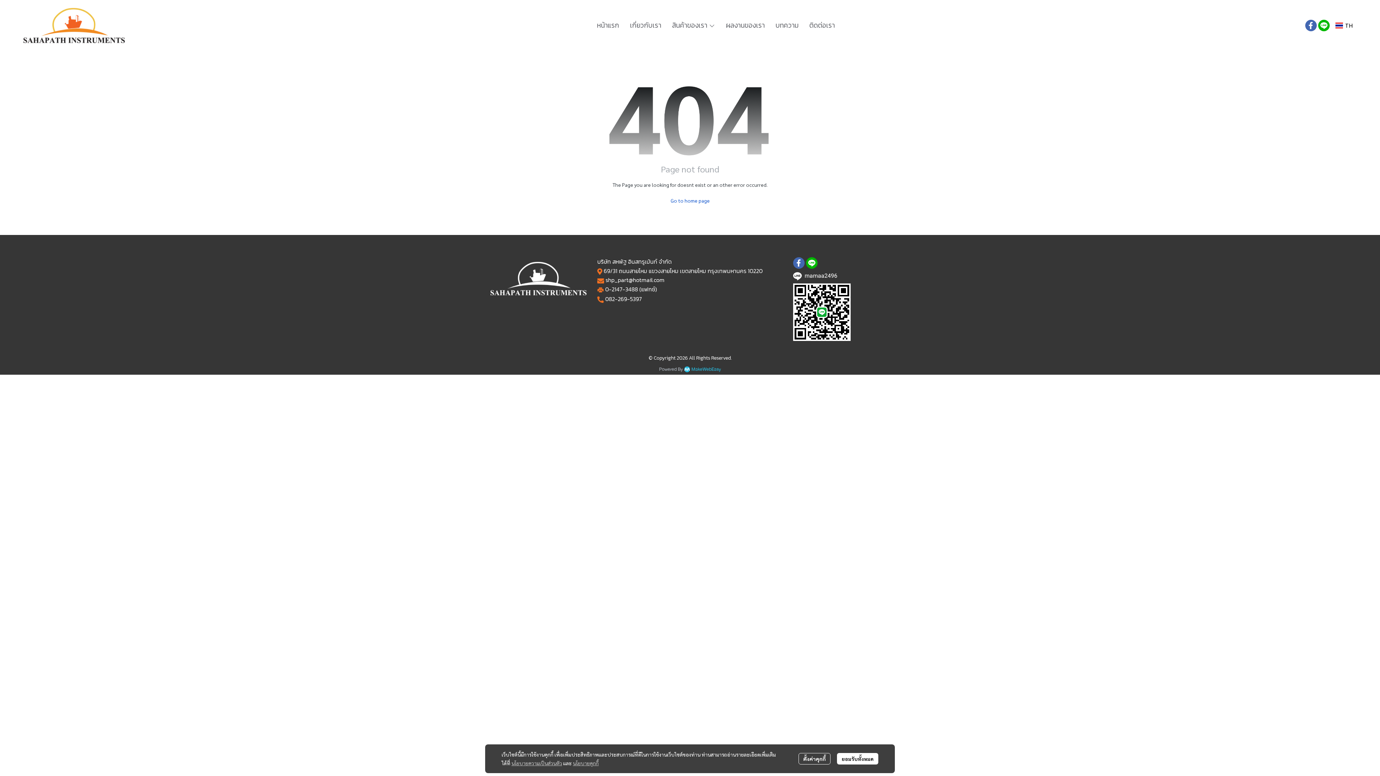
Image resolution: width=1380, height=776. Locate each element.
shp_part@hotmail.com (635, 280)
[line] (1324, 25)
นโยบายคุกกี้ (586, 763)
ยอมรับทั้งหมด (858, 759)
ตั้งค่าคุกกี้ (814, 759)
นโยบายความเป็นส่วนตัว (536, 763)
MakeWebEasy (706, 369)
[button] (1344, 25)
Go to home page (690, 200)
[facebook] (1311, 25)
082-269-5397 (623, 299)
